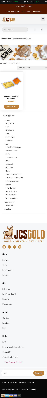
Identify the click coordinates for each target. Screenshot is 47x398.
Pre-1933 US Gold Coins (14, 178)
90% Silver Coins (12, 150)
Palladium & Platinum (13, 174)
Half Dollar (9, 167)
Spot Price (9, 140)
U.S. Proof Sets (11, 195)
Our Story (6, 318)
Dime (7, 161)
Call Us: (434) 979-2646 (23, 6)
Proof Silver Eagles (12, 181)
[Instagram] (9, 247)
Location (6, 323)
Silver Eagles (10, 137)
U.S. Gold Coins (11, 191)
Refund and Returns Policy (13, 347)
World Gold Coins (12, 198)
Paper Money (9, 202)
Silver (8, 133)
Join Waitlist (11, 107)
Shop (9, 38)
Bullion (7, 120)
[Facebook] (4, 247)
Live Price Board (9, 294)
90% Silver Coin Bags (13, 147)
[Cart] (41, 29)
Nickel (8, 171)
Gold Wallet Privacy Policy (11, 389)
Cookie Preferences (10, 357)
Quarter (8, 184)
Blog (4, 328)
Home (8, 11)
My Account (7, 304)
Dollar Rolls (10, 164)
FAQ (18, 11)
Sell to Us (6, 289)
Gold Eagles (10, 130)
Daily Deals (10, 123)
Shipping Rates (26, 11)
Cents (8, 154)
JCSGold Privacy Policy (29, 389)
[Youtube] (19, 247)
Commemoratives (12, 157)
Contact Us (37, 11)
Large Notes (10, 205)
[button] (43, 19)
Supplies (7, 209)
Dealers (5, 299)
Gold (7, 127)
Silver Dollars (10, 188)
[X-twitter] (14, 247)
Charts (13, 11)
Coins (6, 144)
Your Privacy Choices (13, 362)
